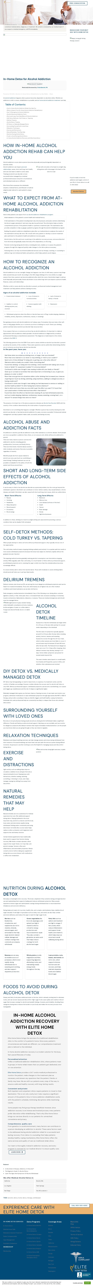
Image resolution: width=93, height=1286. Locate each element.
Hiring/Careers (75, 1242)
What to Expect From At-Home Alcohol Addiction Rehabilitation (24, 110)
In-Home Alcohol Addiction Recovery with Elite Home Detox (23, 138)
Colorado (51, 1257)
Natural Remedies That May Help (16, 132)
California (7, 1181)
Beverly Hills (39, 1181)
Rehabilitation (35, 94)
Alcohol (18, 94)
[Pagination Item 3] (27, 353)
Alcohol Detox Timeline (13, 122)
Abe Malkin (45, 94)
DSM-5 (14, 338)
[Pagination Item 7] (37, 353)
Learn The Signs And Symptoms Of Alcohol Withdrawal (21, 1173)
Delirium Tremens (12, 120)
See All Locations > (42, 1190)
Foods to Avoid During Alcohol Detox (17, 136)
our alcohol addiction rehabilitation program (39, 214)
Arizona (50, 1225)
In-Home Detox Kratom (34, 1248)
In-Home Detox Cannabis (34, 1245)
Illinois (50, 1229)
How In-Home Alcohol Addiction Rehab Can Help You (21, 108)
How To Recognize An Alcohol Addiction (18, 112)
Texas (50, 1239)
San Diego (7, 1190)
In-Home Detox (25, 94)
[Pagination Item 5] (32, 353)
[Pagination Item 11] (47, 353)
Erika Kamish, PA (42, 87)
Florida (50, 1253)
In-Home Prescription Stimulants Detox (33, 1256)
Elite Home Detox (14, 1072)
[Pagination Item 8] (39, 353)
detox (16, 1198)
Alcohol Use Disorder (50, 403)
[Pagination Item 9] (42, 353)
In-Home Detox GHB (33, 1252)
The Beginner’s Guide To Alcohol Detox (16, 1171)
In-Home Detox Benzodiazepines (32, 1230)
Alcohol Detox (78, 191)
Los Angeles (7, 1186)
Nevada (50, 1232)
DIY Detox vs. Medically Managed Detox (18, 124)
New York (51, 1264)
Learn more (16, 1152)
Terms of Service (76, 1235)
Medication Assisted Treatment (12, 1233)
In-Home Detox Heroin (33, 1238)
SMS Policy (74, 1238)
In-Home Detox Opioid (33, 1241)
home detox (22, 1198)
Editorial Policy (75, 1245)
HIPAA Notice (75, 1227)
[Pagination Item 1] (22, 353)
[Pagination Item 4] (29, 353)
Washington (51, 1271)
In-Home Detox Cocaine (34, 1234)
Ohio (49, 1236)
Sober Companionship (10, 1236)
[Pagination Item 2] (24, 353)
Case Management (9, 1240)
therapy (30, 1198)
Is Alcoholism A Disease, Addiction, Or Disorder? (19, 1169)
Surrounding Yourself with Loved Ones (17, 126)
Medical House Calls (9, 1229)
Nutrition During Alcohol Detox (15, 134)
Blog (72, 1224)
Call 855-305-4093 (79, 1205)
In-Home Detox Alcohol (34, 1225)
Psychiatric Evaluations (10, 1243)
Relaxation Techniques (13, 128)
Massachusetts (52, 1246)
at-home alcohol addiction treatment (49, 100)
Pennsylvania (52, 1267)
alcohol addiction (10, 98)
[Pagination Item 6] (34, 353)
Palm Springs (40, 1186)
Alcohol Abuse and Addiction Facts (16, 114)
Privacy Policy (75, 1231)
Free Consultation (77, 3)
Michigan (51, 1260)
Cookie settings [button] (78, 1283)
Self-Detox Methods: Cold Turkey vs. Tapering (20, 118)
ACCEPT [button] (87, 1283)
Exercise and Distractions (14, 130)
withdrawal (37, 1198)
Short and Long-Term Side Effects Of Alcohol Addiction (22, 116)
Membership (7, 1251)
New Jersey (51, 1250)
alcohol (10, 1198)
